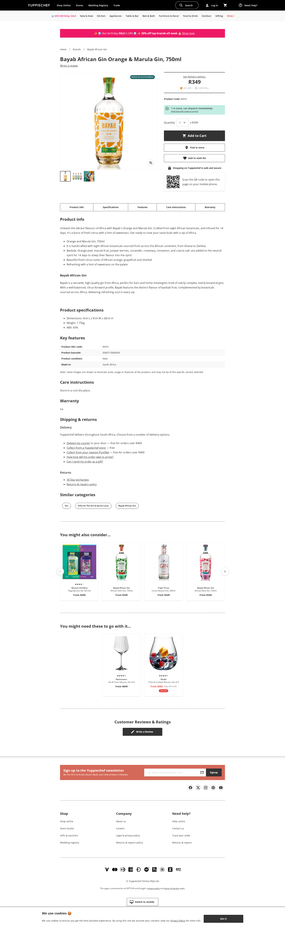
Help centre (178, 821)
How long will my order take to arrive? (90, 457)
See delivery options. (194, 76)
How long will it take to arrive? (184, 111)
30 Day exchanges (78, 480)
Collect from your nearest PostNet (88, 452)
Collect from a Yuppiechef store (86, 448)
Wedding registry (69, 842)
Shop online (66, 821)
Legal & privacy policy (128, 835)
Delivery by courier (78, 443)
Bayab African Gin (97, 49)
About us (121, 821)
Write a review (69, 66)
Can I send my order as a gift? (85, 461)
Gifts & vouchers (69, 835)
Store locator (67, 828)
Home (63, 49)
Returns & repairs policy (82, 484)
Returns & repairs (182, 842)
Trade (118, 6)
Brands (77, 49)
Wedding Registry (98, 5)
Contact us (178, 828)
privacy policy (153, 888)
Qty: (169, 122)
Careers (120, 828)
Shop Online (64, 5)
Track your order (181, 835)
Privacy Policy (178, 920)
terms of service (171, 888)
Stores (79, 5)
